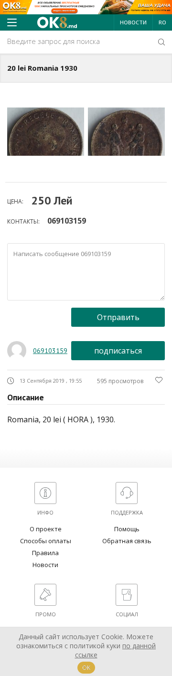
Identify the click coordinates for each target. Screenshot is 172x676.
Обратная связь (126, 541)
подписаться (118, 350)
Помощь (127, 529)
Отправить (118, 317)
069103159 (66, 220)
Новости (133, 22)
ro (162, 22)
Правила (45, 552)
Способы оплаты (45, 541)
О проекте (46, 529)
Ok (86, 668)
